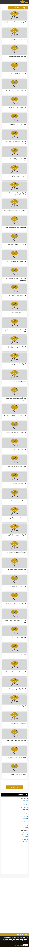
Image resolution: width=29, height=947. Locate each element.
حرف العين (25, 800)
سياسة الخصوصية (19, 945)
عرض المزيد (14, 787)
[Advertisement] (14, 857)
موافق (25, 945)
